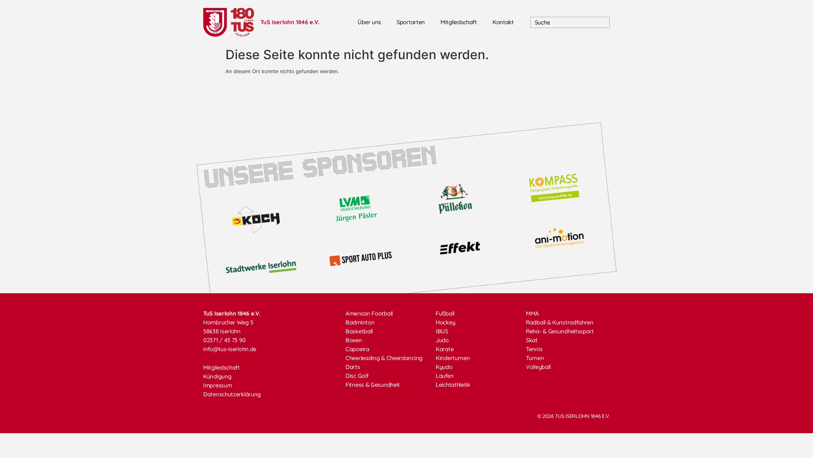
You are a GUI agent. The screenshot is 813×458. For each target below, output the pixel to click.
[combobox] (570, 22)
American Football (369, 313)
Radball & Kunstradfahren (560, 322)
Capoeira (357, 349)
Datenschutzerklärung (232, 394)
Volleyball (538, 367)
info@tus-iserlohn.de (229, 349)
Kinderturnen (453, 358)
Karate (445, 349)
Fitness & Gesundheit (373, 384)
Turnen (535, 358)
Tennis (534, 349)
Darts (353, 367)
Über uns (369, 22)
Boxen (354, 340)
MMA (532, 313)
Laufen (445, 375)
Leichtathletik (453, 384)
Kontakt (503, 22)
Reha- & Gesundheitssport (560, 331)
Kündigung (217, 376)
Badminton (360, 322)
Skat (532, 340)
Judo (442, 340)
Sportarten (411, 22)
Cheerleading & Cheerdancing (384, 358)
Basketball (359, 331)
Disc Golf (357, 375)
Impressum (217, 385)
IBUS (442, 331)
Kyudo (444, 367)
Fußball (445, 313)
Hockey (445, 322)
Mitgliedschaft (458, 22)
